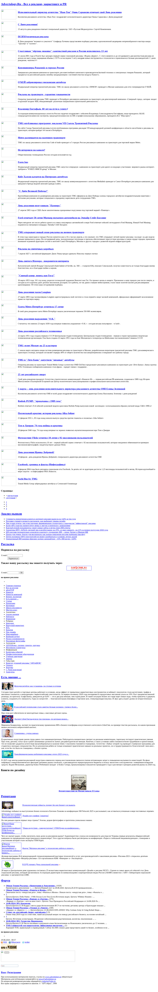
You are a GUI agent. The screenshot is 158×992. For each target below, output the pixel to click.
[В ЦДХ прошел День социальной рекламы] (7, 868)
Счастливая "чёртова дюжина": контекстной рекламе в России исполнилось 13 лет (63, 51)
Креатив (9, 630)
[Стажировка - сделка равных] (7, 737)
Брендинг (10, 623)
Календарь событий (14, 652)
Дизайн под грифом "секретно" (35, 816)
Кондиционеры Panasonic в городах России (41, 67)
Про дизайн (11, 632)
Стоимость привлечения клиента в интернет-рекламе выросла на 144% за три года (41, 519)
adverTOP (10, 590)
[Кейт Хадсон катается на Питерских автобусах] (8, 184)
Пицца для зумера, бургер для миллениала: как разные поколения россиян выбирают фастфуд (45, 534)
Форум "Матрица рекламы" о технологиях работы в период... (48, 848)
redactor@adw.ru (49, 981)
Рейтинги (10, 617)
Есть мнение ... (12, 599)
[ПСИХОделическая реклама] (8, 44)
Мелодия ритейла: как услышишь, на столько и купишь (37, 686)
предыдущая (12, 496)
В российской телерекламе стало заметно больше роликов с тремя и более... (46, 707)
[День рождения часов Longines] (8, 300)
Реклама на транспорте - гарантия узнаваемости (44, 94)
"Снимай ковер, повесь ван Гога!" (36, 275)
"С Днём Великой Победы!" (33, 191)
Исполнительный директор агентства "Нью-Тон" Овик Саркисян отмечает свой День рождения (70, 12)
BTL (8, 628)
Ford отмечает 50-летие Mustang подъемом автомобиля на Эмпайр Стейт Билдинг (62, 217)
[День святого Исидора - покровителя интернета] (8, 268)
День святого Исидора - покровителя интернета (43, 261)
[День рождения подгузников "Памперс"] (8, 212)
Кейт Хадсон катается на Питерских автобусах (43, 176)
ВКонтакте (15, 942)
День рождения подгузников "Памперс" (39, 205)
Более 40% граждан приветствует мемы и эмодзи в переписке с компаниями (38, 526)
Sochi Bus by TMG (27, 479)
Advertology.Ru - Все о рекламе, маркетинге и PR (34, 4)
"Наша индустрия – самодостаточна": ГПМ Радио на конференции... (51, 828)
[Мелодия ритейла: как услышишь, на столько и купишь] (7, 690)
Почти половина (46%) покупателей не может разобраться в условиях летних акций (41, 537)
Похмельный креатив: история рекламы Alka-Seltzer (46, 413)
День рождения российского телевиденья (40, 331)
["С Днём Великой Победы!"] (8, 199)
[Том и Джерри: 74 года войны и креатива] (8, 432)
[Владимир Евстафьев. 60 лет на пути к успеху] (8, 116)
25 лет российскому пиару (32, 374)
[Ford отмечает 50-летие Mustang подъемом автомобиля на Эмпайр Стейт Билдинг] (8, 225)
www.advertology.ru (53, 977)
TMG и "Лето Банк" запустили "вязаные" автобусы (46, 360)
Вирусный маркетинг (15, 625)
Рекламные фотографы (15, 641)
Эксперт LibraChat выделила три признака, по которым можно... (41, 719)
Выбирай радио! (13, 636)
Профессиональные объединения (20, 654)
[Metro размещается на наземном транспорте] (8, 144)
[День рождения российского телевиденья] (8, 339)
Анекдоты (10, 672)
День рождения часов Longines (34, 292)
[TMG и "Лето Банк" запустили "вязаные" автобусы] (8, 367)
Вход (3, 972)
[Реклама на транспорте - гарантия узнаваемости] (8, 102)
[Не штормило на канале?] (8, 156)
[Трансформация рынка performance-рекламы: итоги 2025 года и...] (7, 758)
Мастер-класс (11, 610)
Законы (9, 659)
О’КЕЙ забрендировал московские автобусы (42, 82)
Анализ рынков (11, 513)
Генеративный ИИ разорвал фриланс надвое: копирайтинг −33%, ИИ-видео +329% (41, 539)
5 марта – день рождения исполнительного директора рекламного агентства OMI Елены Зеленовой (71, 389)
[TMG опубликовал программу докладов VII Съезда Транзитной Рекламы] (8, 131)
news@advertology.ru (47, 979)
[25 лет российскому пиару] (8, 382)
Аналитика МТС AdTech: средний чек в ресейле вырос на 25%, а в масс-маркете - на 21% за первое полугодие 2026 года (57, 530)
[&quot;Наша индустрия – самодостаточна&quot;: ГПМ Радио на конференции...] (11, 833)
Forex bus (23, 162)
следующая (10, 498)
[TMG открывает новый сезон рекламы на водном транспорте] (8, 241)
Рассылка (7, 544)
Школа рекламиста (14, 608)
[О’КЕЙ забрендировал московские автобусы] (8, 89)
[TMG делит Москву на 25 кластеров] (8, 353)
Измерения (10, 619)
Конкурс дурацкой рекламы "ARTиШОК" (23, 663)
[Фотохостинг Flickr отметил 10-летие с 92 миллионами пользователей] (8, 445)
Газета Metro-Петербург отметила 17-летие (41, 306)
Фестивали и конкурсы (15, 648)
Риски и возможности (15, 639)
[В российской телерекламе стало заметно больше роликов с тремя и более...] (7, 711)
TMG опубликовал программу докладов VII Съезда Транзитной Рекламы (58, 123)
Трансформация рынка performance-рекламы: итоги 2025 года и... (41, 754)
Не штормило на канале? (31, 150)
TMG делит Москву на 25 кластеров (37, 345)
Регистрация (14, 972)
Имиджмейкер (12, 634)
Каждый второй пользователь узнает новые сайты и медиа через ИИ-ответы (38, 528)
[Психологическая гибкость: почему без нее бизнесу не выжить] (7, 809)
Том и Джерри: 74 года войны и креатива (40, 425)
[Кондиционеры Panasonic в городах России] (8, 75)
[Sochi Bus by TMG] (8, 485)
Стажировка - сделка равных (26, 733)
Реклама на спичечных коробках (36, 249)
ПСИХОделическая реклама (33, 36)
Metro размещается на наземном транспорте (41, 137)
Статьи (9, 601)
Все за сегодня (12, 588)
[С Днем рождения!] (8, 31)
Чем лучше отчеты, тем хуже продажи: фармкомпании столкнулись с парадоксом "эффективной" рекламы (51, 523)
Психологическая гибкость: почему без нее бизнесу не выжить (48, 805)
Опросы (9, 665)
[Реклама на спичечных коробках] (8, 255)
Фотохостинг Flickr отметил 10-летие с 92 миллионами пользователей (55, 437)
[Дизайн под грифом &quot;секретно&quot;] (11, 817)
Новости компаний (14, 594)
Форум (5, 880)
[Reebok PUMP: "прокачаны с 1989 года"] (8, 407)
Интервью (10, 605)
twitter (27, 942)
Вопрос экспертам (13, 597)
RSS (5, 942)
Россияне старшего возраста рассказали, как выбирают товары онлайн (35, 521)
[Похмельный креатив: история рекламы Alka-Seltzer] (8, 420)
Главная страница (13, 586)
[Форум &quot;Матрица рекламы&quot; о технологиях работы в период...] (11, 853)
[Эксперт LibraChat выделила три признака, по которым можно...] (7, 723)
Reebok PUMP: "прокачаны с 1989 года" (40, 401)
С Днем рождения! (28, 24)
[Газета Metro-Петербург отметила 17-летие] (8, 313)
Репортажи (10, 603)
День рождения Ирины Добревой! (36, 452)
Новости (9, 592)
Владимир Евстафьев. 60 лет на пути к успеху (42, 109)
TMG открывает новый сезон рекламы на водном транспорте (51, 232)
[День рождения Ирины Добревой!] (8, 459)
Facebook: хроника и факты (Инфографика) (41, 464)
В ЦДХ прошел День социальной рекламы (40, 864)
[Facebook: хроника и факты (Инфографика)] (8, 472)
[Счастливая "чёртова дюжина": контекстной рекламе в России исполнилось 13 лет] (8, 60)
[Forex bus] (8, 170)
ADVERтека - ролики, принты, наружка (23, 645)
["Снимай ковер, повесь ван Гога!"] (8, 284)
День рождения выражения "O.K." (36, 319)
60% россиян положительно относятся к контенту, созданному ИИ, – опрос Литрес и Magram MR (47, 532)
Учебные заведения (14, 656)
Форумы (9, 667)
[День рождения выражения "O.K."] (8, 325)
